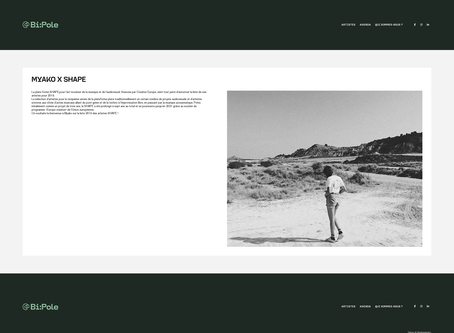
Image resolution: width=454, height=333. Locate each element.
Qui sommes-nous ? (389, 25)
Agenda (365, 25)
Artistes (348, 25)
